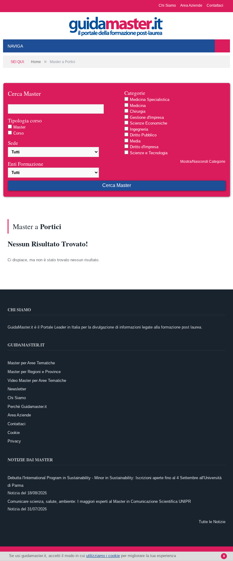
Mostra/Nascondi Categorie (202, 161)
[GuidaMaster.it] (116, 24)
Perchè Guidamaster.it (27, 406)
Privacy (14, 441)
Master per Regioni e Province (34, 371)
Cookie (14, 432)
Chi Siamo (167, 5)
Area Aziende (191, 5)
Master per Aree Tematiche (31, 363)
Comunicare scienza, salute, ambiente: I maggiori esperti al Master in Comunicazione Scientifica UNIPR (99, 501)
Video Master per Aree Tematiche (37, 380)
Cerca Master (116, 185)
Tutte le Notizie (212, 521)
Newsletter (17, 389)
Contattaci (215, 5)
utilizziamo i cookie (103, 555)
